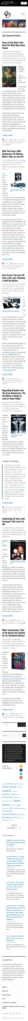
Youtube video (18, 678)
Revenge (4, 268)
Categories (5, 766)
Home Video (22, 621)
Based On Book (5, 621)
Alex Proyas (21, 263)
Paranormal (22, 808)
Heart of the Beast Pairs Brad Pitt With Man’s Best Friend (13, 45)
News (4, 998)
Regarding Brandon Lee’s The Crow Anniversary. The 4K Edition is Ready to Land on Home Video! (13, 394)
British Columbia (9, 786)
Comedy (17, 621)
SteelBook (4, 717)
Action (3, 784)
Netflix (16, 808)
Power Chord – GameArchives (15, 882)
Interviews (13, 805)
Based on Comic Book (7, 265)
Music (11, 808)
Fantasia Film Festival (7, 801)
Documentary (7, 797)
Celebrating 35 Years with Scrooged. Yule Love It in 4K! (13, 521)
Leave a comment (6, 144)
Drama (15, 797)
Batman (10, 246)
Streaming (6, 817)
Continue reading (7, 135)
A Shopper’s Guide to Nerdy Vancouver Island (13, 1007)
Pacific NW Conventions (9, 1002)
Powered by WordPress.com (18, 1018)
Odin (7, 142)
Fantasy (18, 380)
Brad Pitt (10, 95)
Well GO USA (10, 820)
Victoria (4, 820)
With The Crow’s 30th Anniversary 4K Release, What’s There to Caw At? (13, 153)
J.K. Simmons (10, 141)
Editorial (20, 797)
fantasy (16, 446)
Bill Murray (8, 567)
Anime (16, 784)
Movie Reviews (6, 995)
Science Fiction (18, 715)
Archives (14, 825)
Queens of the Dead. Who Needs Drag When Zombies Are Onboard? (16, 842)
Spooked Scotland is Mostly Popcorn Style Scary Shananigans (14, 938)
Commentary (14, 791)
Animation (9, 784)
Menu (23, 14)
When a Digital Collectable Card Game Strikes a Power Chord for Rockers (15, 887)
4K (9, 380)
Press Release (7, 811)
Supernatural (14, 817)
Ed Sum (6, 139)
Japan (19, 805)
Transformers (10, 717)
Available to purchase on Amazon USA (10, 311)
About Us (4, 987)
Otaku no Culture (9, 507)
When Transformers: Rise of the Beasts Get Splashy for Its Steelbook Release (13, 632)
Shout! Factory (20, 814)
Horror (10, 266)
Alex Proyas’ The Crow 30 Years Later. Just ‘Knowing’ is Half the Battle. (14, 277)
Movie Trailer (5, 808)
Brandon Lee (19, 508)
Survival (20, 142)
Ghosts (6, 266)
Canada (19, 787)
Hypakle (8, 840)
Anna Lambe (21, 139)
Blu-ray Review (16, 265)
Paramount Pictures (13, 142)
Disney (18, 794)
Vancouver (21, 817)
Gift (24, 3)
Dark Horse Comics (9, 794)
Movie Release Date (17, 141)
